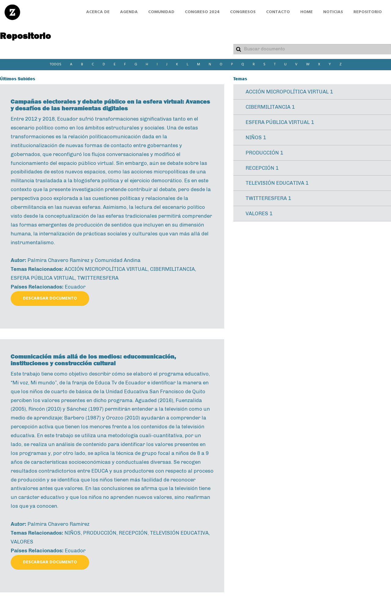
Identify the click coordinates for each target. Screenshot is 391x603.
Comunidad (161, 12)
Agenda (129, 12)
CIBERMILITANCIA (172, 269)
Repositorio (367, 12)
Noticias (333, 12)
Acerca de (98, 12)
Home (306, 12)
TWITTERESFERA (98, 278)
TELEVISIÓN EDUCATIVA (179, 533)
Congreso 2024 (202, 12)
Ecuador (75, 287)
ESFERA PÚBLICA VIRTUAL (43, 278)
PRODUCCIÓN (99, 533)
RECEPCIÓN (133, 533)
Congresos (243, 12)
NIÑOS (72, 533)
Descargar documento (50, 298)
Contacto (278, 12)
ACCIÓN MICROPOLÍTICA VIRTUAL (106, 269)
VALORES (22, 542)
